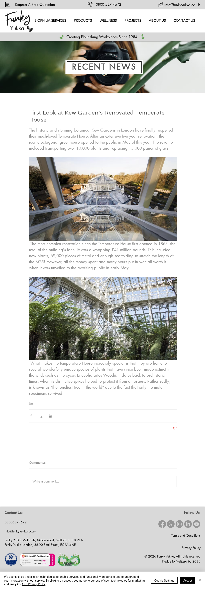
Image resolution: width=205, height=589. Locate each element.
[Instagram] (179, 524)
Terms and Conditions (185, 535)
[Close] (200, 580)
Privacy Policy (191, 548)
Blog (31, 403)
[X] (171, 524)
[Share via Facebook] (31, 416)
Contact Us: (14, 512)
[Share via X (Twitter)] (41, 416)
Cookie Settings (164, 580)
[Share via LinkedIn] (50, 416)
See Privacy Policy (33, 584)
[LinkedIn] (188, 524)
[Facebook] (162, 524)
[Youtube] (196, 524)
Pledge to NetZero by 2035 (181, 561)
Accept (187, 580)
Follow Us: (192, 512)
